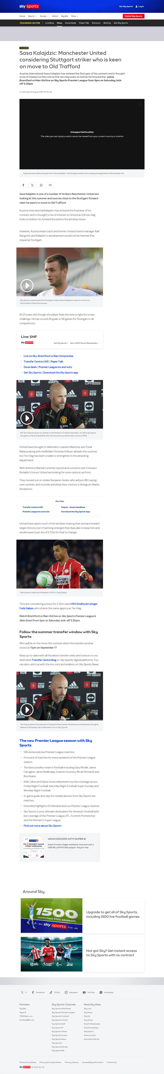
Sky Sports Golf (58, 1024)
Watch (55, 16)
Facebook (40, 992)
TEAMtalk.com (26, 1016)
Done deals (30, 367)
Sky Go (87, 1016)
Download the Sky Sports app (60, 372)
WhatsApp (109, 992)
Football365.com (26, 1020)
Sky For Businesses (92, 1024)
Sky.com (87, 1008)
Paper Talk (84, 23)
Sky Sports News (59, 1039)
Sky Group (88, 1020)
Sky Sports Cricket (60, 1020)
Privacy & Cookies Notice (50, 1062)
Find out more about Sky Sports (42, 825)
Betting (107, 23)
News (59, 23)
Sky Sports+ (57, 1043)
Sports (31, 16)
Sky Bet (64, 16)
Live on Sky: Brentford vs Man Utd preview (48, 356)
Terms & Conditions (27, 1062)
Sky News (88, 1012)
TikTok (57, 992)
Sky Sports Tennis (59, 1031)
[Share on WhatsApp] (41, 185)
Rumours (96, 23)
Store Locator (90, 1035)
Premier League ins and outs (55, 367)
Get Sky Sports (126, 6)
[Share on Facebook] (23, 185)
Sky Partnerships (91, 1028)
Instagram (73, 992)
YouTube (91, 992)
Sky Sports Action (59, 1035)
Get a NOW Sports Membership (83, 343)
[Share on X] (32, 185)
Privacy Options (72, 1062)
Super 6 (22, 1012)
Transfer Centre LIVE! (36, 361)
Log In (141, 6)
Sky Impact (89, 1031)
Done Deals (70, 23)
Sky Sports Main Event (61, 1008)
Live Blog (49, 23)
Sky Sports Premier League (63, 1012)
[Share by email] (50, 185)
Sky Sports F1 (57, 1028)
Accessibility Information (92, 1062)
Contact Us (112, 1062)
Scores (43, 16)
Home (22, 16)
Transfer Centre (30, 23)
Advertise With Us (91, 1039)
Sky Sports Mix (58, 1050)
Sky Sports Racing (60, 1047)
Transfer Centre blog (44, 660)
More (73, 16)
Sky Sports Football (60, 1016)
